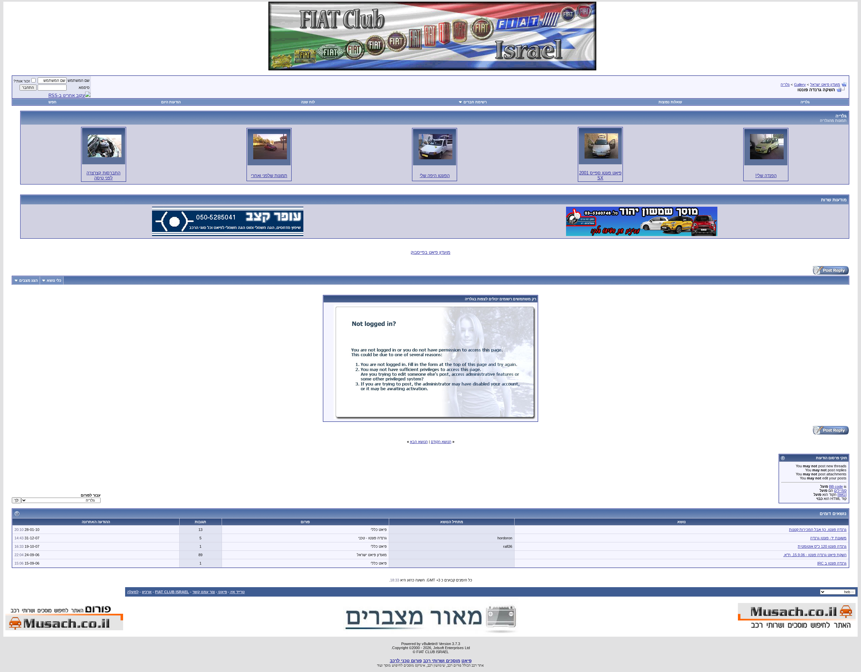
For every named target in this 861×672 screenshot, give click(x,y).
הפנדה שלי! (766, 175)
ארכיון (147, 592)
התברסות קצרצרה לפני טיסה (103, 175)
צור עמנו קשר (203, 592)
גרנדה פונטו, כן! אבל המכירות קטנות (818, 530)
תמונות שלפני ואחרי (269, 175)
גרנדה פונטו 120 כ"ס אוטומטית (822, 546)
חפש (52, 102)
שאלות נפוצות (670, 102)
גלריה (785, 84)
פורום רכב (454, 665)
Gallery (800, 84)
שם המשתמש (78, 80)
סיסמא (84, 88)
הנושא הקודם (441, 442)
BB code (836, 486)
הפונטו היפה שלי (435, 175)
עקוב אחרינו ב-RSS (66, 95)
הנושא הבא (419, 442)
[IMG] (842, 495)
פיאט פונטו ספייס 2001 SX (600, 175)
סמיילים (840, 491)
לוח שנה (308, 102)
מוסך (387, 665)
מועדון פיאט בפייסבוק (430, 252)
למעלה (133, 592)
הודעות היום (171, 102)
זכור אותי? (21, 81)
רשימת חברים (475, 102)
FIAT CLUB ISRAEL (172, 592)
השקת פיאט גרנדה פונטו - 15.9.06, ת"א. (815, 555)
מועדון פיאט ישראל (825, 84)
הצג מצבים (28, 280)
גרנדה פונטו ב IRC (832, 563)
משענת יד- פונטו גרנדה (828, 538)
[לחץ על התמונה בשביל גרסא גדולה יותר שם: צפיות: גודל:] (767, 146)
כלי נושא (54, 280)
